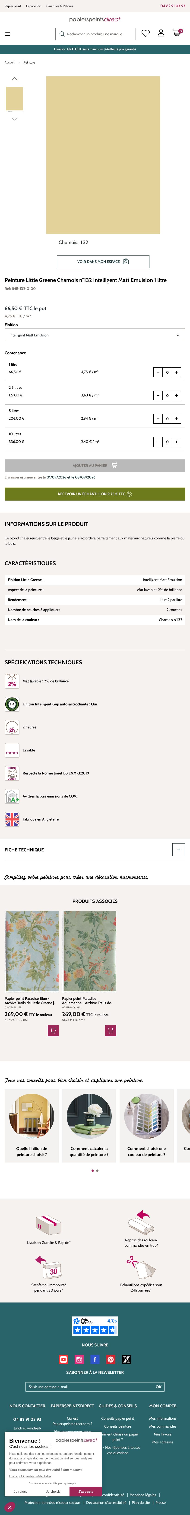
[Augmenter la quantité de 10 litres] (176, 442)
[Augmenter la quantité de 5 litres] (176, 419)
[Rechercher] (60, 33)
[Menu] (11, 34)
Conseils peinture (117, 1426)
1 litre (13, 364)
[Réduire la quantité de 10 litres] (158, 442)
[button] (9, 1507)
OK (159, 1386)
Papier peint (13, 6)
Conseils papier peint (117, 1418)
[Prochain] (14, 119)
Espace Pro (33, 6)
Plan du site (141, 1502)
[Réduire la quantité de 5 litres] (158, 419)
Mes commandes (162, 1426)
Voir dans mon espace (99, 261)
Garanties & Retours (59, 6)
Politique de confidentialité (103, 1495)
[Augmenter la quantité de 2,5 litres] (176, 395)
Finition (11, 324)
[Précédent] (14, 79)
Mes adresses (162, 1442)
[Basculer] (178, 849)
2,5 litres (15, 387)
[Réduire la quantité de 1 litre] (158, 372)
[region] (95, 174)
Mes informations (163, 1418)
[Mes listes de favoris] (146, 34)
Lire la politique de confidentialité (30, 1476)
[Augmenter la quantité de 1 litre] (176, 372)
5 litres (14, 411)
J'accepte (85, 1491)
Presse (160, 1502)
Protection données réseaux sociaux (53, 1502)
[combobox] (95, 34)
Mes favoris (163, 1434)
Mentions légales (143, 1495)
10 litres (15, 434)
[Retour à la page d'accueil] (95, 19)
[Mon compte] (161, 34)
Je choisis (53, 1491)
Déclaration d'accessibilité (106, 1502)
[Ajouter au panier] (53, 1030)
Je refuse (21, 1491)
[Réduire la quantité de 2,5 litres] (158, 395)
